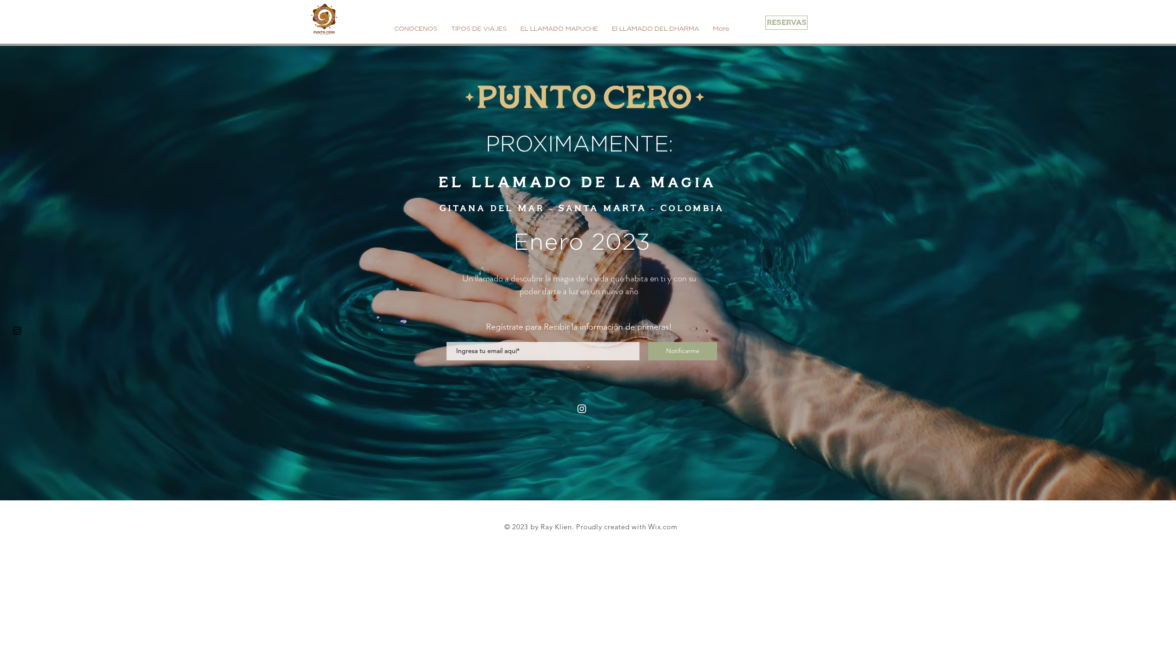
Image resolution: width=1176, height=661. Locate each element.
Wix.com (662, 526)
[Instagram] (582, 409)
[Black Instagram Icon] (17, 330)
